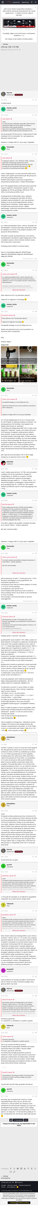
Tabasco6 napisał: (7, 999)
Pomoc (3, 1187)
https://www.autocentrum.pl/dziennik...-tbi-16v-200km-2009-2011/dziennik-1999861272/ (17, 682)
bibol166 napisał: (7, 504)
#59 (36, 1032)
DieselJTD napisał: (7, 1072)
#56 (36, 911)
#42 (36, 115)
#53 (36, 811)
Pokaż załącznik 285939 (21, 254)
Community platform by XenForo (16, 1190)
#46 (36, 311)
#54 (36, 856)
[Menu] (2, 2)
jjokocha (5, 50)
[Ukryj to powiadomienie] (35, 7)
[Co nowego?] (32, 2)
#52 (36, 744)
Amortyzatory (5, 1178)
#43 (36, 154)
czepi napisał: (6, 119)
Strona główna (11, 1187)
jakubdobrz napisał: (8, 876)
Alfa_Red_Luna (7, 1182)
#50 (36, 553)
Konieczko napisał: (7, 315)
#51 (36, 613)
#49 (36, 500)
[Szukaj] (36, 2)
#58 (36, 996)
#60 (36, 1096)
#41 (36, 100)
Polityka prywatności (25, 1185)
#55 (36, 872)
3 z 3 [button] (26, 1120)
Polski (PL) (19, 1182)
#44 (36, 222)
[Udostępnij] (33, 100)
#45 (36, 270)
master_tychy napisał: (8, 274)
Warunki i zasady (12, 1185)
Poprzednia (18, 1120)
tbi (19, 50)
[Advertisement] (19, 71)
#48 (36, 469)
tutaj (22, 35)
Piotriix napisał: (6, 1036)
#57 (36, 976)
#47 (36, 395)
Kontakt (3, 1185)
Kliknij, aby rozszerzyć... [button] (19, 290)
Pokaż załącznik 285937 (19, 252)
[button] (13, 1182)
